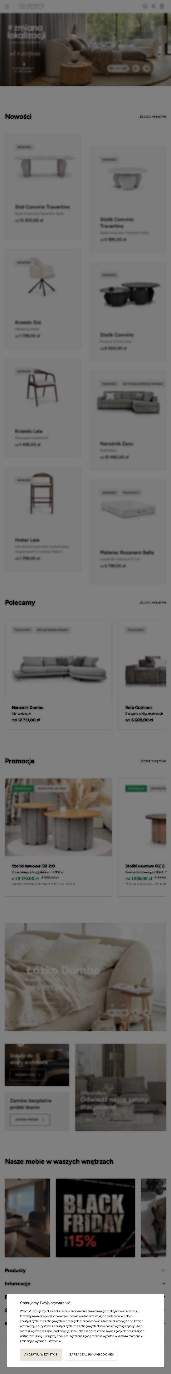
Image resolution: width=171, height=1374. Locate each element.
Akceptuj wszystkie (40, 1354)
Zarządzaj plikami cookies (91, 1354)
